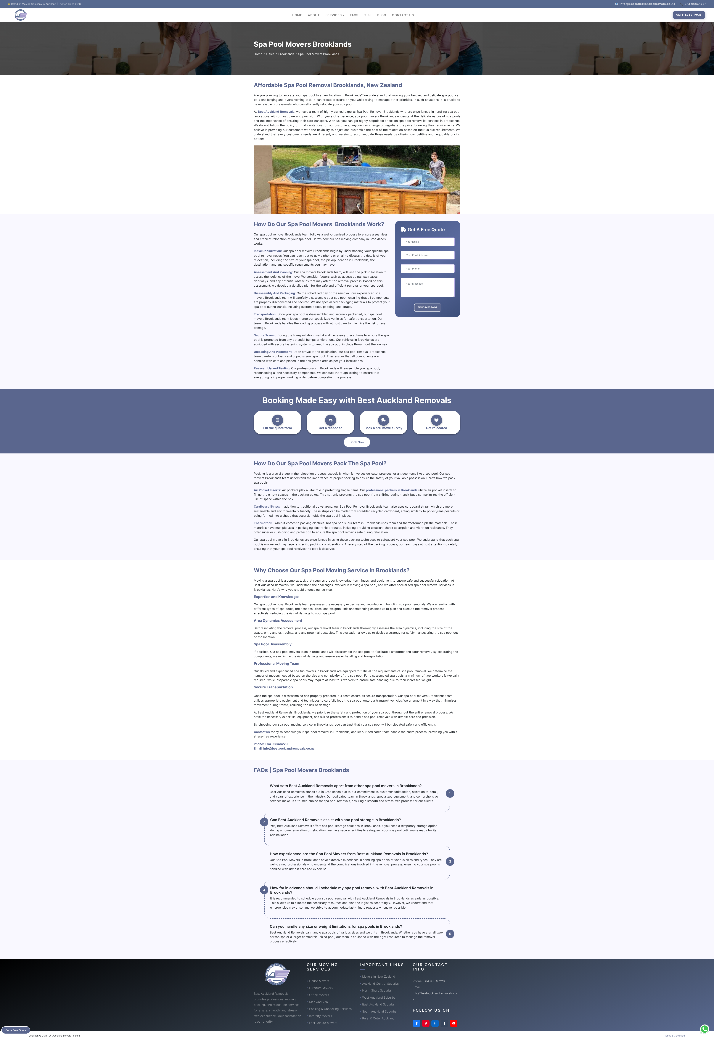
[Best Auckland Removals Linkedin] (435, 1023)
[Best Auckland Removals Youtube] (453, 1023)
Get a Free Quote (15, 1030)
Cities (270, 54)
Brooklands (286, 54)
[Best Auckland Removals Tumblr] (444, 1023)
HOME (297, 15)
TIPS (368, 15)
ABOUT (314, 15)
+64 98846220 (276, 744)
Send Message (428, 307)
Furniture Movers (321, 988)
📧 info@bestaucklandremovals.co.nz (645, 4)
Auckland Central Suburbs (380, 983)
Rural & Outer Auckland (378, 1018)
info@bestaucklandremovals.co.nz (288, 748)
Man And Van (318, 1002)
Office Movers (319, 995)
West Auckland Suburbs (378, 997)
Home (258, 54)
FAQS (354, 15)
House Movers (319, 981)
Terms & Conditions (675, 1035)
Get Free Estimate (689, 14)
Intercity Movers (320, 1016)
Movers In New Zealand (378, 976)
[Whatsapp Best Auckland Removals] (704, 1029)
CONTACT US (403, 15)
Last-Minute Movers (323, 1023)
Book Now (357, 442)
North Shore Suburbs (377, 990)
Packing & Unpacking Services (330, 1009)
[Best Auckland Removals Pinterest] (426, 1023)
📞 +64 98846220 (693, 4)
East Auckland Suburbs (378, 1004)
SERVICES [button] (334, 15)
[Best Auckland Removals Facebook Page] (416, 1023)
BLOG (381, 15)
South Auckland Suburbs (379, 1011)
